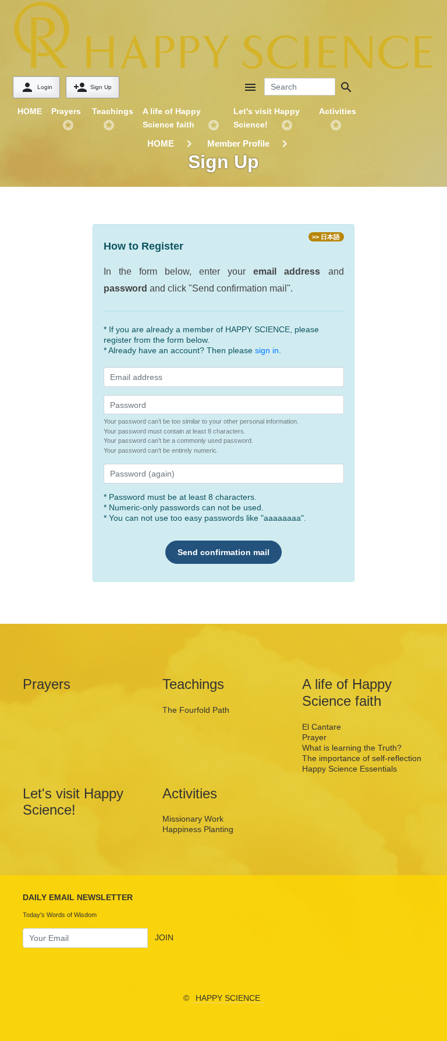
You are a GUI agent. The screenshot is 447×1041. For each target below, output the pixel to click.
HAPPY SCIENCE (228, 998)
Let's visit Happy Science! (266, 117)
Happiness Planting (197, 829)
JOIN (164, 937)
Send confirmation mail (223, 552)
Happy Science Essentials (349, 768)
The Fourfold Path (195, 710)
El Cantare (321, 726)
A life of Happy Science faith (172, 117)
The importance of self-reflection (361, 758)
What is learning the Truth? (352, 747)
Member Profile (238, 143)
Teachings (112, 111)
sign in (267, 350)
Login (36, 87)
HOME (29, 111)
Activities (337, 111)
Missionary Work (193, 818)
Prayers (66, 111)
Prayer (314, 737)
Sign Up (92, 87)
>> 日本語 (326, 236)
